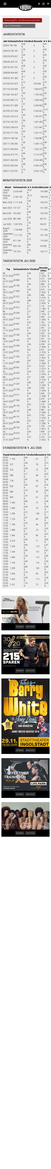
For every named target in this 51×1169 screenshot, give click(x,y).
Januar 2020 (6, 191)
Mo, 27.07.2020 (8, 416)
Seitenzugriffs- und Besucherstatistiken (22, 20)
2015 (5, 111)
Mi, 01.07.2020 (8, 274)
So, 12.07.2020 (8, 334)
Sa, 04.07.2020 (8, 291)
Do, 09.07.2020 (8, 318)
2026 (5, 171)
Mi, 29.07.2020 (8, 427)
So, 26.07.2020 (8, 411)
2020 (5, 138)
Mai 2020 (7, 213)
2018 (5, 127)
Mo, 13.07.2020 (8, 340)
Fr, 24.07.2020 (8, 400)
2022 (5, 149)
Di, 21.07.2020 (8, 383)
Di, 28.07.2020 (8, 422)
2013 (5, 100)
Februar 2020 (6, 197)
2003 (5, 45)
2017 (5, 122)
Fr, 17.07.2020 (8, 362)
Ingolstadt (30, 627)
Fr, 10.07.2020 (8, 323)
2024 (5, 160)
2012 (5, 94)
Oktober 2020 (6, 240)
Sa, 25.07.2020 (8, 405)
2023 (5, 154)
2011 (5, 89)
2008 (5, 72)
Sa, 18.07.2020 (8, 367)
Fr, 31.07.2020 (8, 438)
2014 (5, 105)
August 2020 (6, 229)
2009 (5, 78)
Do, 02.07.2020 (8, 280)
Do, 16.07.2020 (8, 356)
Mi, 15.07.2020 (8, 351)
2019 (5, 132)
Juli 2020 (7, 224)
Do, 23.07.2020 (8, 394)
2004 (5, 51)
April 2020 (7, 208)
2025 (5, 165)
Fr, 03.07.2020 (8, 285)
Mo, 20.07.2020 (8, 378)
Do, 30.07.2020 (8, 433)
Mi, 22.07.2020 (8, 389)
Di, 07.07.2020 (8, 307)
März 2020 (7, 202)
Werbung (19, 627)
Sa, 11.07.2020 (8, 329)
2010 (5, 83)
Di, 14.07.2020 (8, 345)
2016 (5, 116)
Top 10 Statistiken (12, 25)
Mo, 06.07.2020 (8, 302)
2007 (5, 67)
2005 (5, 56)
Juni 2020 (7, 218)
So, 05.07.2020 (8, 296)
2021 (5, 143)
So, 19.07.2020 (8, 373)
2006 (5, 61)
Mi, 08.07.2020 (8, 312)
